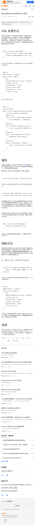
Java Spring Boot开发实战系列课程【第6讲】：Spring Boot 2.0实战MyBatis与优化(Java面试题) (17, 484)
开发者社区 (6, 509)
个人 (32, 9)
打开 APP (30, 2)
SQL (13, 338)
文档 (3, 509)
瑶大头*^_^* (4, 366)
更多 (2, 475)
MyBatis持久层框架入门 (7, 471)
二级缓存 (24, 165)
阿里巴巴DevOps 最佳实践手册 (9, 491)
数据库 (23, 338)
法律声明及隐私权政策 (6, 515)
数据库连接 (14, 340)
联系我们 (17, 506)
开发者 (8, 340)
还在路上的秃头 (4, 357)
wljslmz (3, 385)
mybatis (17, 338)
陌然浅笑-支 (4, 403)
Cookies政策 (15, 515)
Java (8, 338)
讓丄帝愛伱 (3, 431)
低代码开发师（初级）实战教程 (9, 488)
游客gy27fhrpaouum (5, 376)
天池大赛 (12, 509)
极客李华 (3, 394)
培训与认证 (17, 509)
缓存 (28, 338)
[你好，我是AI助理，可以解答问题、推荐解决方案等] (26, 6)
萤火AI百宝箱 (4, 412)
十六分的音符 (4, 422)
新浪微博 (9, 501)
